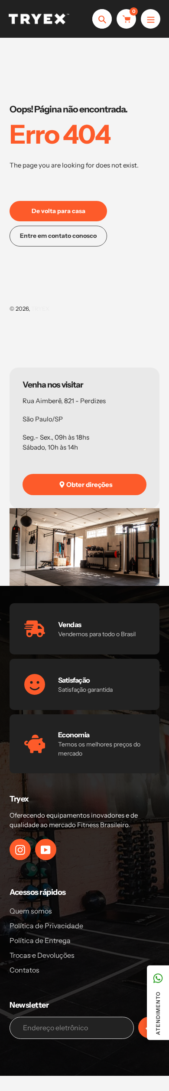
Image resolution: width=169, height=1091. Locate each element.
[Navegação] (150, 19)
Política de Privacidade (46, 925)
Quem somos (31, 911)
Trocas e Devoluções (42, 955)
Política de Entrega (40, 940)
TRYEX (40, 308)
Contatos (24, 970)
